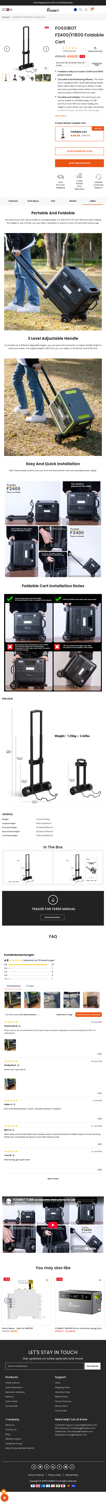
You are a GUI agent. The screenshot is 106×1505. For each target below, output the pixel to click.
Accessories (12, 1406)
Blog (8, 1434)
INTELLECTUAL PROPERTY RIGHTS (20, 1448)
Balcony (10, 1396)
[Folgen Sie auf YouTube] (65, 1466)
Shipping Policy (62, 1387)
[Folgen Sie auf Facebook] (33, 1466)
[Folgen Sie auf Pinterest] (59, 1466)
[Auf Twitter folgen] (40, 1466)
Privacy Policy (54, 1475)
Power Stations (13, 1382)
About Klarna (61, 1406)
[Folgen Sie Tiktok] (72, 1466)
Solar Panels (12, 1401)
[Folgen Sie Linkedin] (53, 1466)
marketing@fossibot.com (82, 1428)
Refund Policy (61, 1396)
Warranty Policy (62, 1392)
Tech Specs (33, 201)
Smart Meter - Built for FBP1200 (17, 1328)
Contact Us (11, 1429)
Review (72, 201)
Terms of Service (63, 1401)
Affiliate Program (14, 1439)
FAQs (57, 1382)
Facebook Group (14, 1443)
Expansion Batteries (15, 1392)
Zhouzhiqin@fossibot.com (80, 1431)
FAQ (53, 201)
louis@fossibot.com (77, 1434)
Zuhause (6, 17)
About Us (10, 1425)
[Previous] (7, 49)
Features (13, 201)
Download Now (52, 917)
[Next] (46, 49)
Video (93, 201)
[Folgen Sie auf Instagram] (46, 1466)
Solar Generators (14, 1387)
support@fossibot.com (85, 1425)
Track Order (61, 1410)
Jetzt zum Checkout (80, 163)
